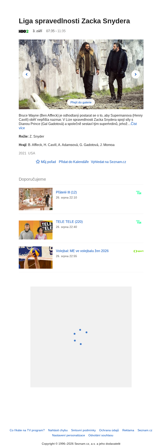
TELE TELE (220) (69, 222)
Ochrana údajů (109, 430)
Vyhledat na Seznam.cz (108, 162)
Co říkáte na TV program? (27, 430)
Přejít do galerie (81, 102)
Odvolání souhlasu (100, 435)
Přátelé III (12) (66, 192)
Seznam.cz (145, 430)
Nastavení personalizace (68, 435)
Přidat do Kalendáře (74, 162)
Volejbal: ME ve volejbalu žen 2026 (82, 251)
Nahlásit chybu (58, 430)
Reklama (128, 430)
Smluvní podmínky (83, 430)
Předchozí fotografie (26, 74)
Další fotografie (135, 74)
